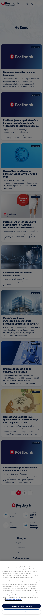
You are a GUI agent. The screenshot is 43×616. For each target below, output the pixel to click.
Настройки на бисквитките (21, 612)
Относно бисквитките (14, 599)
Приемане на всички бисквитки (21, 606)
